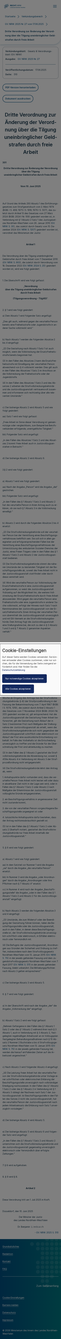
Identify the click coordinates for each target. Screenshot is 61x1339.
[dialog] (30, 669)
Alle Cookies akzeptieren (18, 688)
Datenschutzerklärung (13, 670)
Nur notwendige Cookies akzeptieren (24, 678)
